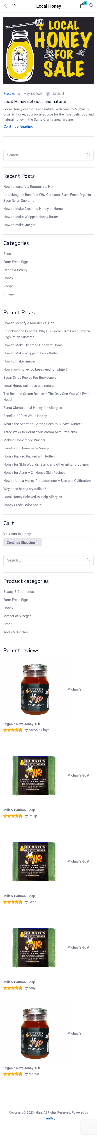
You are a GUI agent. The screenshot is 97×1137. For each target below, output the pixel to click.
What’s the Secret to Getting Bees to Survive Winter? (42, 424)
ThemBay (48, 1118)
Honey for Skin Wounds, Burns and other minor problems (46, 464)
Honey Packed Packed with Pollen (29, 456)
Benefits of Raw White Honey (25, 416)
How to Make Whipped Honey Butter (30, 217)
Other (7, 624)
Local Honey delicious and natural (29, 386)
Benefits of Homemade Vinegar (27, 448)
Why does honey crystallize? (24, 489)
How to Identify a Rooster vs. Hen (28, 187)
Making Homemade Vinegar (24, 440)
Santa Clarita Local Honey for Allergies (32, 408)
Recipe (8, 286)
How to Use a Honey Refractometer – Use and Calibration (47, 481)
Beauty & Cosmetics (18, 592)
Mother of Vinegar (17, 616)
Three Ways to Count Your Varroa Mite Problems (40, 432)
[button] (82, 6)
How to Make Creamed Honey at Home (33, 209)
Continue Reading (18, 126)
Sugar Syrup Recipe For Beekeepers (30, 378)
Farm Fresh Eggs (16, 262)
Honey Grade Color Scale (22, 505)
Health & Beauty (15, 270)
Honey (8, 278)
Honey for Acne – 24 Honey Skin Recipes (34, 473)
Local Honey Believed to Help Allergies (32, 497)
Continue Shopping (21, 543)
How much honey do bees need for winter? (35, 369)
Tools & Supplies (16, 632)
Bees (7, 254)
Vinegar (9, 294)
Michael (58, 93)
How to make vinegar (19, 225)
